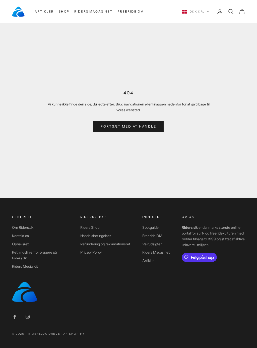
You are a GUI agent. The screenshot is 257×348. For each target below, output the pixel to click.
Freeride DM (130, 11)
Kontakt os (20, 236)
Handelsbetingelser (95, 236)
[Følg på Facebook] (14, 316)
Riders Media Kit (25, 266)
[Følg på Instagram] (27, 316)
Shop (64, 11)
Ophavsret (20, 244)
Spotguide (150, 227)
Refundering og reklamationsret (105, 244)
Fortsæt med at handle (128, 126)
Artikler (44, 11)
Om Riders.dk (22, 227)
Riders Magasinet (93, 11)
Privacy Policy (91, 252)
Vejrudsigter (152, 244)
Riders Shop (89, 227)
